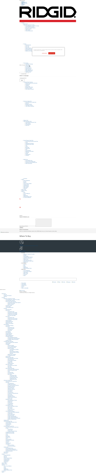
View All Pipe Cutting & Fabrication (13, 369)
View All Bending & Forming (12, 400)
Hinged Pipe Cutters (13, 378)
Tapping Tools (10, 362)
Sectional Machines (9, 333)
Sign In (23, 5)
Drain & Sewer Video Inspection (31, 27)
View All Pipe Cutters (13, 375)
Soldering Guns (10, 410)
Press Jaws (8, 316)
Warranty (25, 182)
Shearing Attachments (9, 321)
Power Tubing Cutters (11, 414)
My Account (4, 293)
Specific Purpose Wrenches (12, 397)
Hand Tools (8, 326)
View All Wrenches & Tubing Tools (31, 102)
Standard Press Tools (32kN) (12, 313)
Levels (27, 146)
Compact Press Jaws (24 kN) (12, 319)
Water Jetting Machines (9, 335)
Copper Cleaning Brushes (12, 416)
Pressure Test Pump (11, 409)
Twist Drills (27, 152)
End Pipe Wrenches (11, 387)
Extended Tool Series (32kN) (12, 312)
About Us (23, 191)
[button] (48, 0)
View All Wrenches (11, 383)
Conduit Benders (28, 124)
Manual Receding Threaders (14, 352)
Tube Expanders (10, 403)
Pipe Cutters (10, 374)
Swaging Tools (10, 404)
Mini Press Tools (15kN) (12, 315)
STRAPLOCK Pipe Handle (30, 144)
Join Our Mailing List (27, 193)
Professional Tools (24, 3)
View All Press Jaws (11, 317)
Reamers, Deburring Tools (12, 419)
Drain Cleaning (6, 324)
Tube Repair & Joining (29, 105)
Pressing (5, 308)
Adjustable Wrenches (11, 396)
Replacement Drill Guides (30, 151)
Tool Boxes (27, 155)
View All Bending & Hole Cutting (13, 358)
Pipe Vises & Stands (29, 88)
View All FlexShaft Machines (12, 337)
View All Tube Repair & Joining (13, 406)
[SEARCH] (43, 223)
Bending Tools (10, 401)
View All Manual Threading (14, 349)
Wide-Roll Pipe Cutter (13, 379)
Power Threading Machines (12, 346)
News (24, 192)
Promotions (25, 178)
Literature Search (26, 184)
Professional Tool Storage (30, 143)
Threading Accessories (11, 355)
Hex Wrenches (10, 390)
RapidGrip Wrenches (11, 386)
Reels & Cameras (11, 304)
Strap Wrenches (10, 395)
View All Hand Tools (11, 327)
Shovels (27, 153)
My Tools (25, 181)
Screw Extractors (28, 150)
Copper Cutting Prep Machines (13, 417)
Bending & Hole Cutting (29, 87)
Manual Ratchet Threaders (14, 351)
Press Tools (8, 310)
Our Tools (23, 252)
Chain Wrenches (10, 392)
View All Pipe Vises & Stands (12, 365)
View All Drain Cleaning (9, 325)
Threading (27, 85)
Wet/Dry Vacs (26, 159)
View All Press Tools (11, 311)
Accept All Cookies (51, 53)
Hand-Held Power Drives (12, 347)
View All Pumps (10, 429)
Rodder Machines (9, 334)
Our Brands (23, 4)
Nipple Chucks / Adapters (12, 354)
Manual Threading (11, 348)
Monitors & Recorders (11, 303)
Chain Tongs (10, 394)
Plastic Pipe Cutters (11, 415)
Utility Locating (28, 29)
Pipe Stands (10, 367)
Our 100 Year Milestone (27, 197)
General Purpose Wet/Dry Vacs (30, 161)
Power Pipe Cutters (11, 373)
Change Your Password (7, 295)
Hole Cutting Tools (11, 359)
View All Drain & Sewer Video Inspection (14, 302)
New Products (26, 23)
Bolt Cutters (27, 147)
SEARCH (21, 227)
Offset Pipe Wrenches (11, 389)
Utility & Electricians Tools (28, 121)
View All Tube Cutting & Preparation (13, 412)
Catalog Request (26, 185)
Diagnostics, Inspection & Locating (29, 24)
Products (23, 22)
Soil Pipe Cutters (10, 372)
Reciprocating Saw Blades (12, 360)
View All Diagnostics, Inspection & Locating (32, 25)
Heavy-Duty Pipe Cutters (14, 377)
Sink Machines (8, 331)
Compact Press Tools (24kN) (12, 314)
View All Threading (11, 345)
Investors (23, 1)
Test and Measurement (29, 30)
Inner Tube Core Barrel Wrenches (13, 385)
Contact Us (25, 188)
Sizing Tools (27, 125)
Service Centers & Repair (28, 183)
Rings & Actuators (9, 320)
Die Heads (11, 350)
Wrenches (27, 103)
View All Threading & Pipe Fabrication (31, 83)
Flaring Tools (10, 402)
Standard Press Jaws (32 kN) (12, 318)
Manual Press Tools (9, 322)
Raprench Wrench (11, 388)
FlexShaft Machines (9, 336)
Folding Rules (28, 148)
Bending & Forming (29, 104)
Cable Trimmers (28, 123)
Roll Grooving (28, 86)
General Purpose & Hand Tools (28, 140)
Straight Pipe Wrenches (11, 384)
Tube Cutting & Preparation (30, 106)
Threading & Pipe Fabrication (28, 82)
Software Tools (26, 120)
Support (23, 179)
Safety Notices (26, 187)
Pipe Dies (11, 353)
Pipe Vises (9, 366)
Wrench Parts (10, 398)
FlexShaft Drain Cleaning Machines (14, 338)
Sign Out (5, 296)
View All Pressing (8, 309)
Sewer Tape (10, 330)
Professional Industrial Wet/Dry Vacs (31, 162)
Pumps (27, 142)
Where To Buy (24, 189)
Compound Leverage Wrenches (13, 393)
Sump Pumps (10, 430)
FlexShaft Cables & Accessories (13, 339)
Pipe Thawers (10, 408)
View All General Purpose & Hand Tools (32, 141)
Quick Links (24, 269)
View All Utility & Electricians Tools (31, 122)
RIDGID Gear (26, 195)
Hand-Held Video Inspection (30, 26)
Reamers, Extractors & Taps (12, 370)
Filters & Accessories (29, 163)
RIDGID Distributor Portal (27, 196)
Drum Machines (8, 332)
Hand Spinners (10, 329)
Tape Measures (28, 154)
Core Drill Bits (10, 361)
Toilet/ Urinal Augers (11, 328)
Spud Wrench (10, 391)
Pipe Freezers (10, 407)
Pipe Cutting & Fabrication (10, 368)
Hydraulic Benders (11, 363)
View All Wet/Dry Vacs (29, 160)
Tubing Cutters (10, 413)
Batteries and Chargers (9, 323)
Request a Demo (24, 190)
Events (25, 194)
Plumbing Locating (28, 28)
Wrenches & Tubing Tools (28, 101)
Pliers (26, 149)
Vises (26, 145)
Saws (9, 371)
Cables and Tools (8, 340)
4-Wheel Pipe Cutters (13, 376)
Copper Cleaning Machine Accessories (14, 418)
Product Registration (27, 180)
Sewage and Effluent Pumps (12, 431)
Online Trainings (26, 186)
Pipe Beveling (28, 84)
